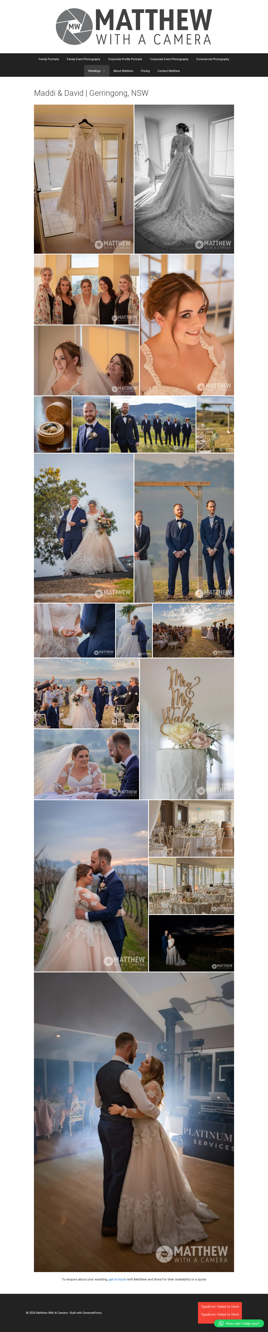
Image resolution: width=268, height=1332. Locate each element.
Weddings (94, 71)
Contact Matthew (169, 71)
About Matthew (123, 71)
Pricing (145, 71)
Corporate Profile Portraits (125, 59)
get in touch (117, 1279)
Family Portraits (49, 59)
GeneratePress (92, 1313)
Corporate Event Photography (169, 59)
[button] (239, 1323)
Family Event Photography (83, 59)
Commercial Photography (212, 59)
